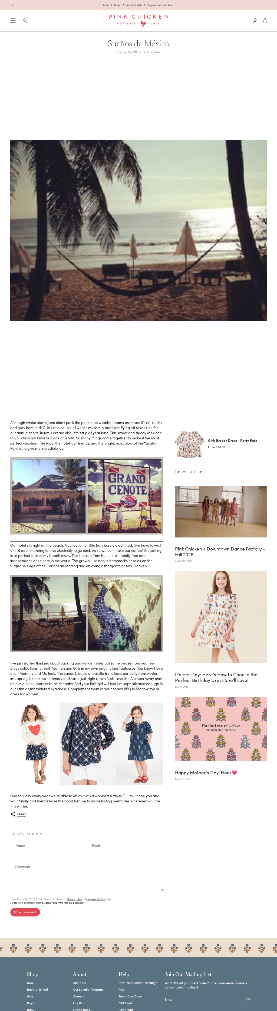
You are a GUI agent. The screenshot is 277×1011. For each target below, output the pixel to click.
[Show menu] (13, 21)
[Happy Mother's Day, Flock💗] (221, 729)
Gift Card (125, 1003)
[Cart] (265, 21)
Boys (30, 1003)
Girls (30, 996)
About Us (79, 983)
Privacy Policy (74, 898)
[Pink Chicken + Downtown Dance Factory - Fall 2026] (221, 511)
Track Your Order (130, 996)
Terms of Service (96, 898)
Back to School (37, 989)
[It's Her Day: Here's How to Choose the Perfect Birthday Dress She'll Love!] (221, 617)
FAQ (121, 989)
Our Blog (79, 1003)
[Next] (264, 4)
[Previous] (12, 4)
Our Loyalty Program (88, 989)
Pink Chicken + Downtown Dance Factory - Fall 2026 (220, 551)
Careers (78, 996)
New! (30, 983)
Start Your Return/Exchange (138, 983)
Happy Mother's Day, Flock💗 (206, 772)
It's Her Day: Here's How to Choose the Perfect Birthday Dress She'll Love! (216, 677)
